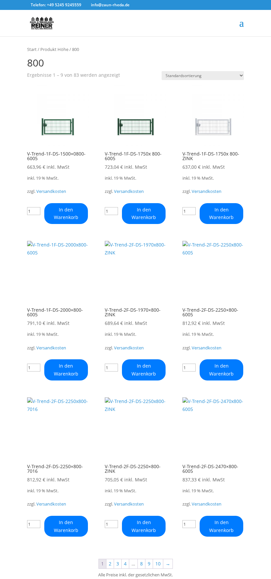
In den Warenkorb (66, 213)
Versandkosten (51, 191)
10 (158, 563)
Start (32, 49)
